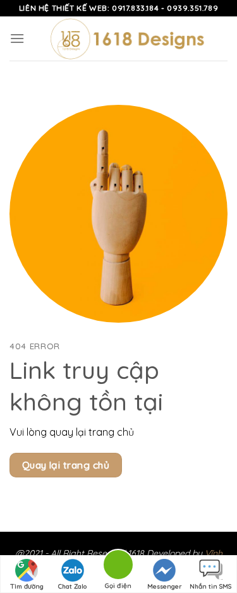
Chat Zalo (72, 586)
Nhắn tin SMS (210, 586)
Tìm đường (27, 586)
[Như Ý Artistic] (126, 38)
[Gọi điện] (118, 567)
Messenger (164, 586)
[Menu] (17, 38)
